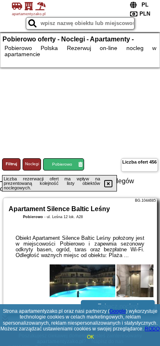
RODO (152, 329)
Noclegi (32, 164)
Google (118, 311)
